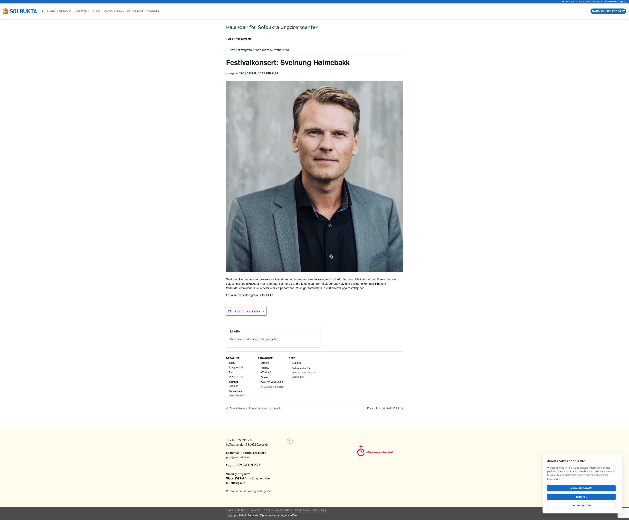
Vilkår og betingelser (258, 491)
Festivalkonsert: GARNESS (383, 408)
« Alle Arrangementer (239, 39)
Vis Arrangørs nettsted (272, 386)
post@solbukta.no (238, 457)
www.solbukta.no (237, 395)
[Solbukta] (19, 11)
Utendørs (152, 11)
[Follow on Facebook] (290, 441)
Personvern (234, 491)
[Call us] (625, 1)
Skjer (51, 11)
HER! (269, 295)
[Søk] (43, 11)
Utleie (95, 11)
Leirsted (81, 11)
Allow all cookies (581, 488)
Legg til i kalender (247, 311)
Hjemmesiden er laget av (279, 515)
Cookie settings (581, 505)
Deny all (581, 496)
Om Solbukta (113, 11)
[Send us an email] (621, 1)
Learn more (553, 479)
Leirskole (64, 11)
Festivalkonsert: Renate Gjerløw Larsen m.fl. (255, 408)
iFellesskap (135, 11)
